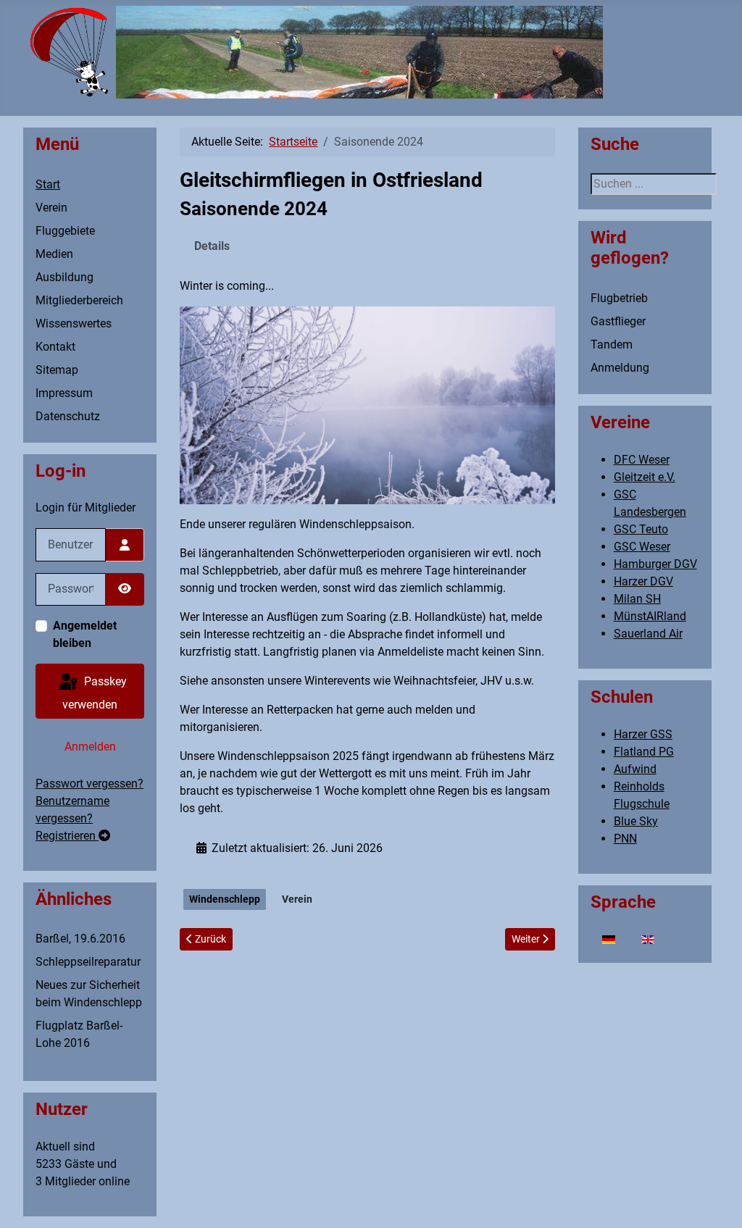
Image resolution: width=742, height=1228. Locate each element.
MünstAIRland (650, 616)
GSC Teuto (641, 529)
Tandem (612, 344)
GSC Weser (642, 547)
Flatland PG (644, 752)
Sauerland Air (648, 633)
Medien (54, 254)
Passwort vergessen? (89, 783)
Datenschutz (68, 416)
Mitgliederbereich (79, 300)
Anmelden (90, 746)
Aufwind (635, 769)
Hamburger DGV (655, 564)
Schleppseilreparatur (88, 962)
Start (48, 184)
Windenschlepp (224, 899)
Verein (51, 207)
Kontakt (55, 347)
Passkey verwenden (94, 692)
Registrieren (67, 836)
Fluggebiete (65, 231)
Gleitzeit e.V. (644, 477)
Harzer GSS (643, 734)
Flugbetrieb (619, 298)
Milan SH (637, 599)
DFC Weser (642, 460)
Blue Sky (636, 821)
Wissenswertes (74, 323)
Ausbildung (64, 277)
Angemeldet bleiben (85, 634)
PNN (625, 838)
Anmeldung (620, 368)
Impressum (64, 393)
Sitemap (57, 370)
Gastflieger (618, 321)
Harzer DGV (643, 581)
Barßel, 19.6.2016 (80, 938)
